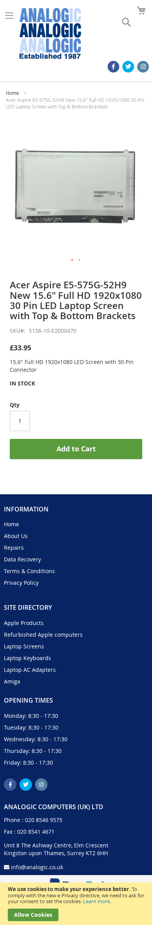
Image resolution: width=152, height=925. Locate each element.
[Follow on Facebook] (113, 67)
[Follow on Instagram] (143, 67)
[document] (76, 903)
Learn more (96, 901)
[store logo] (50, 33)
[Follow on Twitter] (128, 67)
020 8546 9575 (43, 820)
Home (12, 93)
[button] (72, 260)
